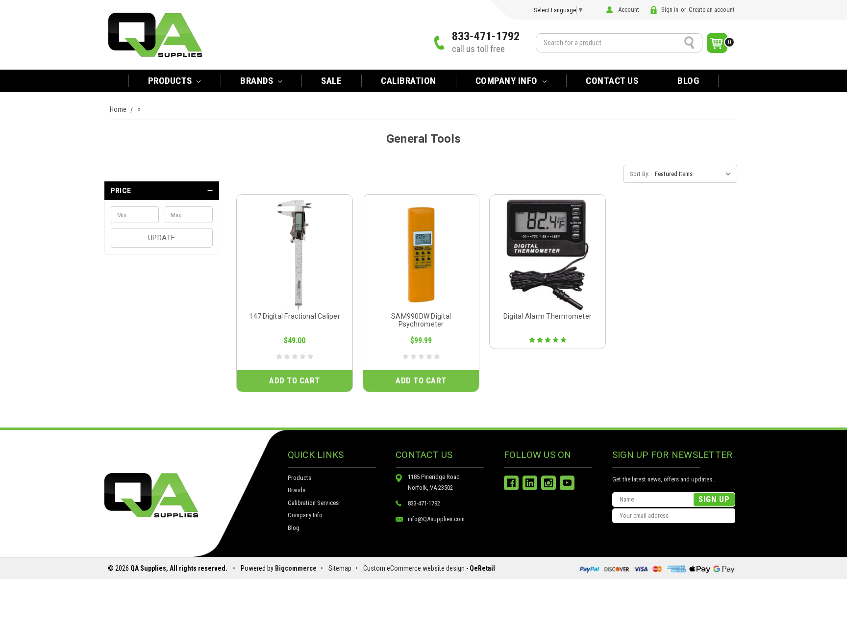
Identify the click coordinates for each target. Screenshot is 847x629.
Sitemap (339, 568)
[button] (161, 190)
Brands (296, 490)
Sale (331, 80)
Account (628, 9)
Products (171, 80)
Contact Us (612, 80)
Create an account (712, 9)
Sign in (669, 9)
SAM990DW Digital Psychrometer (421, 320)
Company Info (507, 80)
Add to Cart (294, 380)
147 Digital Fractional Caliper (294, 316)
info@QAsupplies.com (436, 519)
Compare (291, 265)
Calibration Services (313, 502)
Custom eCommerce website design (414, 568)
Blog (688, 80)
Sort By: (639, 173)
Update (161, 237)
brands (257, 80)
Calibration (408, 80)
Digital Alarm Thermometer (547, 316)
